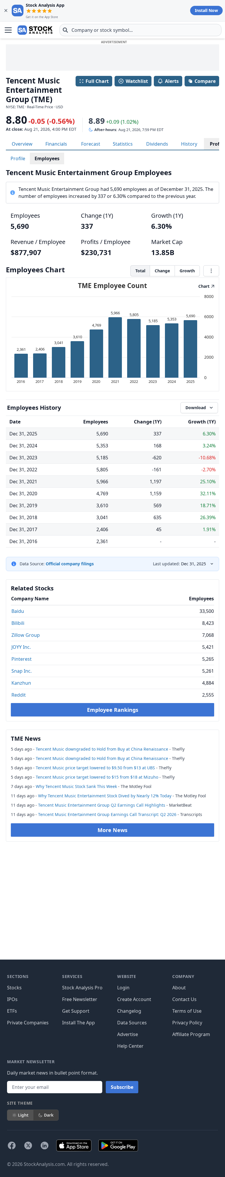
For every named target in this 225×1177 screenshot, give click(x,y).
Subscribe (122, 1087)
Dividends (157, 144)
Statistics (123, 144)
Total (140, 270)
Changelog (129, 1011)
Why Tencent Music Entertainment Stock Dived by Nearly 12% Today (104, 795)
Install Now (206, 10)
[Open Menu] (8, 30)
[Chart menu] (211, 270)
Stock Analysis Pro (82, 987)
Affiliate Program (191, 1034)
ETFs (12, 1011)
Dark (49, 1115)
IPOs (12, 999)
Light (23, 1115)
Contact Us (184, 999)
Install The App (78, 1022)
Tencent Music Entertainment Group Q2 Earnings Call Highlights (101, 805)
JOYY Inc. (21, 647)
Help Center (130, 1046)
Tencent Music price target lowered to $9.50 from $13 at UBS (95, 767)
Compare (205, 81)
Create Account (134, 999)
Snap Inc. (21, 671)
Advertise (127, 1034)
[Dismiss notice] (5, 10)
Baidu (17, 611)
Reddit (18, 695)
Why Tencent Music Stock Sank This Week (76, 786)
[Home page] (35, 30)
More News (112, 830)
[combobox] (140, 30)
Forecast (90, 144)
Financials (56, 144)
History (189, 144)
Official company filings (70, 563)
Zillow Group (25, 635)
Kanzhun (21, 683)
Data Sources (132, 1022)
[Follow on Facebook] (11, 1145)
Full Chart (97, 81)
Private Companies (28, 1022)
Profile (18, 158)
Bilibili (17, 623)
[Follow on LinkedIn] (44, 1145)
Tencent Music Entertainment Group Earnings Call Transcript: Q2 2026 (107, 814)
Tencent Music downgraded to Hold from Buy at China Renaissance (102, 749)
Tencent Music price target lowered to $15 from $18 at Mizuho (97, 777)
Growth (187, 270)
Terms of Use (187, 1011)
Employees (47, 158)
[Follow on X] (28, 1145)
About (179, 987)
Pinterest (21, 659)
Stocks (14, 987)
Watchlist (137, 81)
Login (123, 987)
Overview (22, 144)
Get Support (75, 1011)
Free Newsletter (79, 999)
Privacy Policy (187, 1022)
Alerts (172, 81)
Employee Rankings (112, 709)
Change (162, 270)
